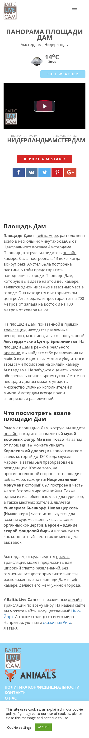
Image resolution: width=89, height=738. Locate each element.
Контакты (16, 692)
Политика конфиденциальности (42, 687)
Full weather (62, 74)
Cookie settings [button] (19, 727)
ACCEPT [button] (43, 727)
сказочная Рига (57, 622)
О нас (11, 698)
